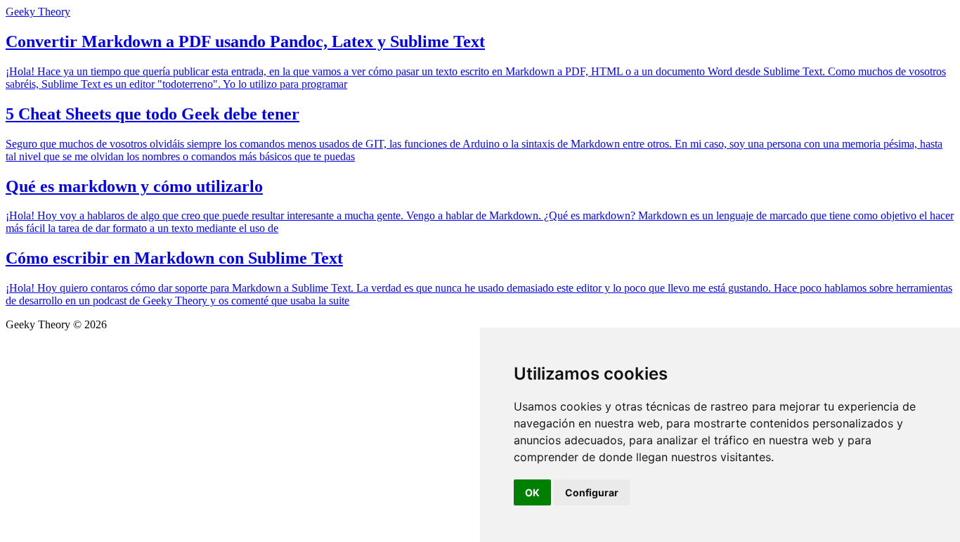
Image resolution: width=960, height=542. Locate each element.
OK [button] (532, 492)
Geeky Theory (38, 12)
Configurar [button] (591, 492)
